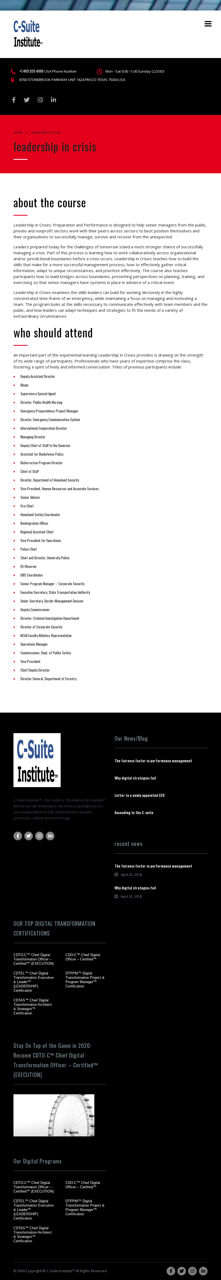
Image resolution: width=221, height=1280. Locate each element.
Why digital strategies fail (135, 778)
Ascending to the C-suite (134, 812)
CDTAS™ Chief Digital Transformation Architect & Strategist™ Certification (32, 1006)
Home (18, 132)
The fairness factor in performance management (153, 760)
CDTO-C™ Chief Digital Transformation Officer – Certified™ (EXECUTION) (33, 959)
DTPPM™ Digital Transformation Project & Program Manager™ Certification (85, 979)
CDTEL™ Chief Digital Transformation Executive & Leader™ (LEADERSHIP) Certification (33, 982)
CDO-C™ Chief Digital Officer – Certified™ (82, 957)
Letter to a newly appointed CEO (140, 795)
